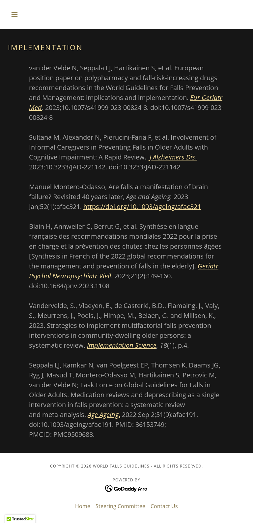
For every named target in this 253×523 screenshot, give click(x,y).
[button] (25, 14)
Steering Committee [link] (120, 506)
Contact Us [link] (164, 506)
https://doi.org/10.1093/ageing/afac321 (142, 206)
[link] (126, 488)
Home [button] (82, 506)
